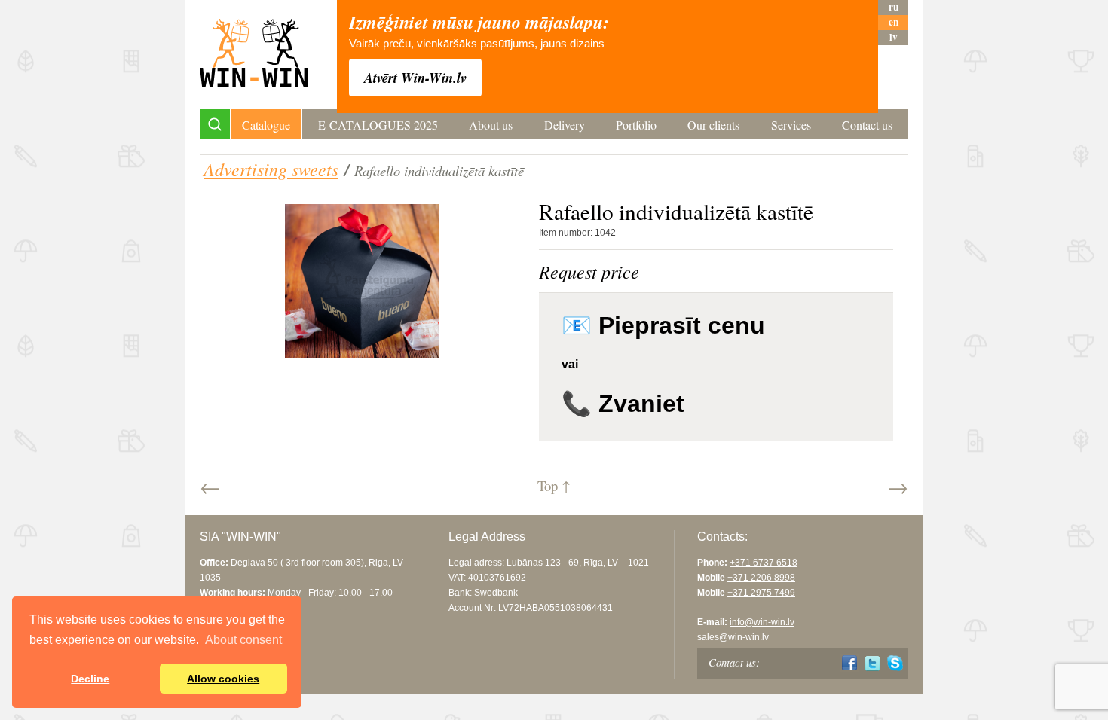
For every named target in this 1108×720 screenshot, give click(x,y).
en (893, 22)
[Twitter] (872, 663)
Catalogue (266, 125)
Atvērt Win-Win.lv (415, 77)
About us (491, 125)
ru (893, 7)
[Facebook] (849, 663)
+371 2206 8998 (761, 577)
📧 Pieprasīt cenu (663, 325)
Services (791, 125)
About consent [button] (243, 639)
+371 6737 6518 (763, 562)
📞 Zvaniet (623, 403)
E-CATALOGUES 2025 (378, 125)
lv (893, 37)
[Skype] (895, 663)
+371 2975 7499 (761, 592)
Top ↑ (554, 485)
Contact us (867, 125)
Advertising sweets (271, 169)
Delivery (564, 125)
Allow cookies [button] (223, 679)
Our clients (713, 125)
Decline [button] (90, 679)
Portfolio (636, 125)
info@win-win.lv (762, 622)
